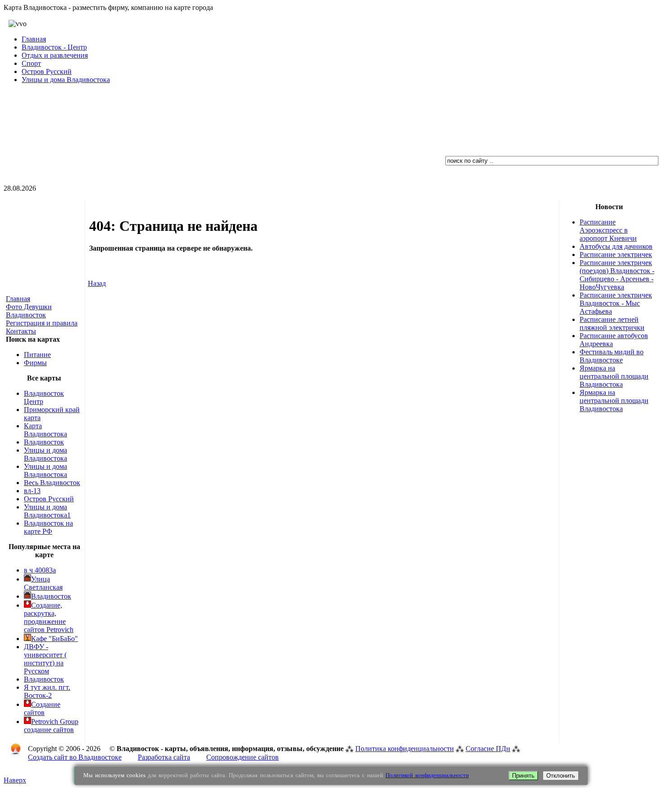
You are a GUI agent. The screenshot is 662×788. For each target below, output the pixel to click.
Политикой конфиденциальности (427, 775)
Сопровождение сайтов (242, 757)
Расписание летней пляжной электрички (612, 323)
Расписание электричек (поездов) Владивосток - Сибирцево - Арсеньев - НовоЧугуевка (617, 275)
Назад (97, 283)
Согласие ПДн (488, 748)
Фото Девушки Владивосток (29, 311)
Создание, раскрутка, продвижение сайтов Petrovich (48, 617)
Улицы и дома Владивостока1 (47, 511)
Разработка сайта (164, 757)
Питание (37, 354)
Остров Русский (47, 71)
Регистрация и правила (41, 323)
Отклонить (560, 775)
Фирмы (35, 363)
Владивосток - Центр (54, 47)
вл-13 (32, 491)
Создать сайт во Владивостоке (75, 757)
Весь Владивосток (52, 482)
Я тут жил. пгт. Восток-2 (47, 691)
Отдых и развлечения (55, 55)
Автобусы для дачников (616, 246)
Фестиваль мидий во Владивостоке (612, 356)
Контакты (21, 331)
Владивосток (44, 442)
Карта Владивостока (45, 430)
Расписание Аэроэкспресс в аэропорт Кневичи (608, 230)
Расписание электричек (616, 254)
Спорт (31, 63)
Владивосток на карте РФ (48, 527)
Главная (34, 39)
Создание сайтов (42, 708)
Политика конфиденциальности (404, 748)
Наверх (15, 780)
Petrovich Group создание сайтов (51, 725)
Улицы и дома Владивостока (66, 79)
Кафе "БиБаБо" (54, 638)
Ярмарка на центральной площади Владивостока (614, 376)
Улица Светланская (43, 583)
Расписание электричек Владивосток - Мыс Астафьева (616, 303)
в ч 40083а (40, 570)
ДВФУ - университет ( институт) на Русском (45, 659)
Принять (523, 775)
